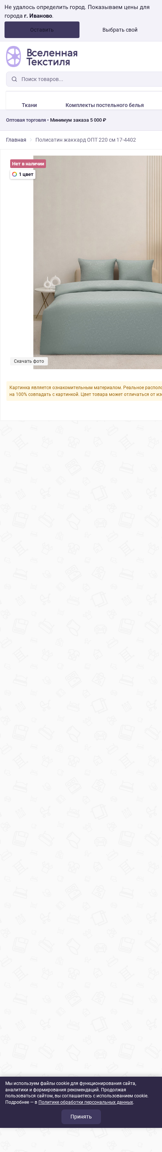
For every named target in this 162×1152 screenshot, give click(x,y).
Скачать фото (29, 361)
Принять (81, 1117)
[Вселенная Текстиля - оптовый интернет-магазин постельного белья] (41, 56)
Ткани (29, 105)
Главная (16, 140)
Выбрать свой (120, 30)
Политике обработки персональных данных (85, 1102)
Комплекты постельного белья (105, 105)
